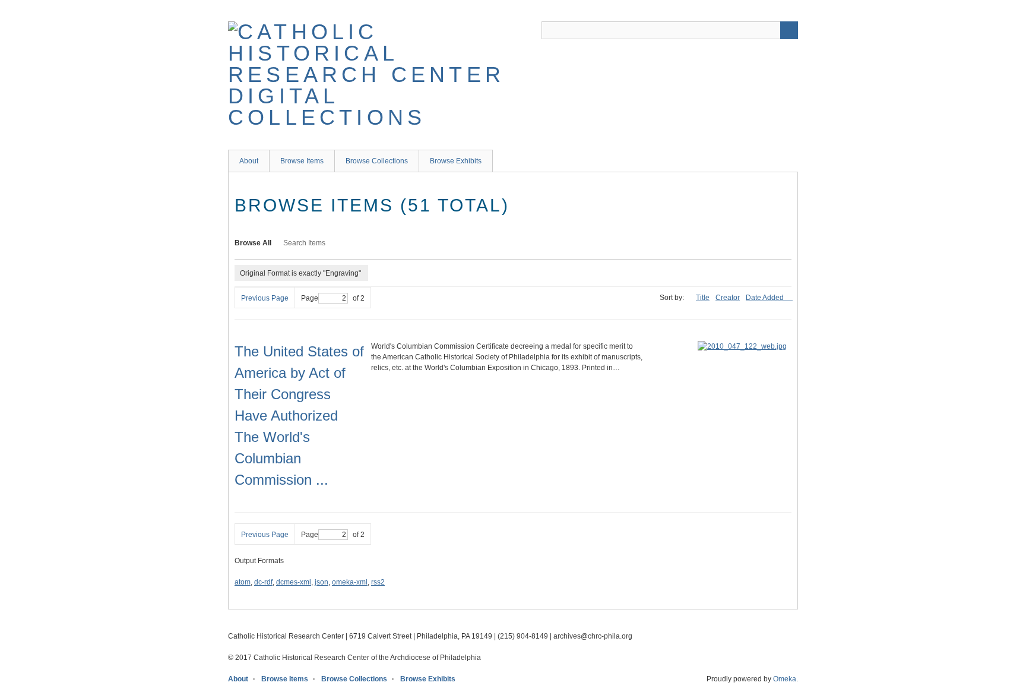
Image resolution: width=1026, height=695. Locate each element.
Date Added (766, 297)
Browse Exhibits (456, 161)
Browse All (253, 243)
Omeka (784, 679)
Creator (727, 297)
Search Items (304, 243)
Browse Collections (377, 161)
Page (309, 298)
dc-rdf (263, 582)
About (248, 161)
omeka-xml (350, 582)
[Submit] (789, 30)
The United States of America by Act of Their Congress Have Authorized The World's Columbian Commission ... (299, 415)
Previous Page (265, 298)
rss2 (378, 582)
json (321, 582)
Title (703, 297)
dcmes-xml (293, 582)
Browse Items (302, 161)
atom (243, 582)
